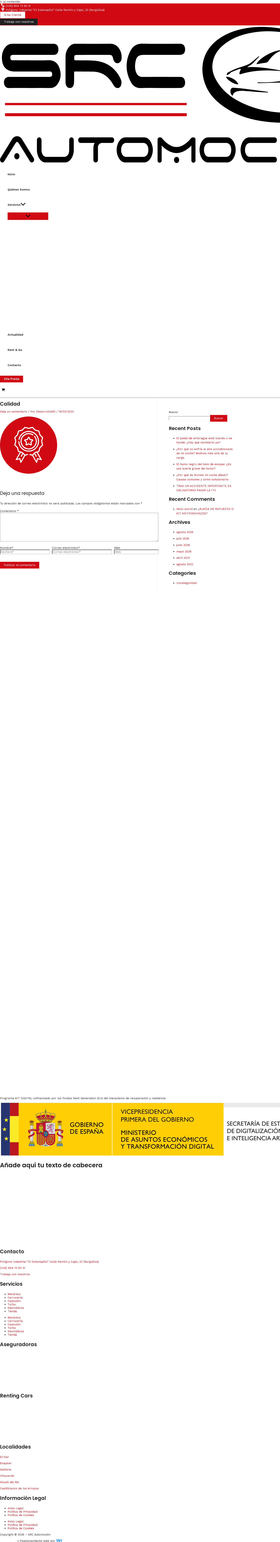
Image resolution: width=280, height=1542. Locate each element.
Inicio (11, 174)
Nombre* (6, 548)
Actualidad (15, 334)
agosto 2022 (184, 564)
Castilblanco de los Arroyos (19, 1488)
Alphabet (6, 1437)
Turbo (12, 1304)
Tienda (12, 1311)
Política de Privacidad (23, 1511)
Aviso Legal (16, 1508)
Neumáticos (16, 1308)
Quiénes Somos (19, 189)
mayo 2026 (183, 551)
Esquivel (5, 1463)
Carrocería (15, 1297)
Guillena (5, 1469)
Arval (3, 1424)
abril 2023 (183, 558)
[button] (12, 14)
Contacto (14, 365)
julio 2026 (182, 538)
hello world (184, 509)
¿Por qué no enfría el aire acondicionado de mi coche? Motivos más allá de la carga (204, 453)
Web (117, 548)
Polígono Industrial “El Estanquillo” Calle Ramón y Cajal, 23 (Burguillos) (49, 1261)
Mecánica (14, 1294)
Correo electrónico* (66, 548)
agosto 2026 (184, 532)
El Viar (4, 1457)
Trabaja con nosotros (15, 1274)
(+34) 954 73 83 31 (12, 1268)
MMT (3, 1386)
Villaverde (7, 1476)
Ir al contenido (10, 1)
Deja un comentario (13, 411)
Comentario (9, 511)
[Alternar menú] (28, 216)
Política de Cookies (21, 1515)
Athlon (4, 1431)
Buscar (173, 412)
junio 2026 (183, 545)
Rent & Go (15, 350)
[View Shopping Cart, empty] (3, 390)
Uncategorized (186, 583)
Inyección (14, 1301)
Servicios (14, 205)
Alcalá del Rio (9, 1482)
